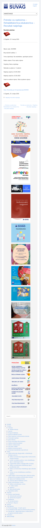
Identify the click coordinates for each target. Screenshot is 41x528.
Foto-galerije (10, 506)
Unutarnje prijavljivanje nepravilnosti (18, 450)
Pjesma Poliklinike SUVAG (15, 434)
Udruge (9, 504)
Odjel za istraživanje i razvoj (15, 482)
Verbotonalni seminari (16, 496)
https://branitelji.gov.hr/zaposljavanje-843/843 (16, 90)
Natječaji (8, 97)
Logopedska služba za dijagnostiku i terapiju (22, 463)
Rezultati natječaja (15, 97)
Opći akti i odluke (13, 446)
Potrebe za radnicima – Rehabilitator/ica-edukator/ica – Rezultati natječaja (19, 23)
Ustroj (8, 451)
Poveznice (9, 515)
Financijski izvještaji (13, 438)
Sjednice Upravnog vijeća (15, 448)
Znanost (9, 492)
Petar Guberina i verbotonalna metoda (18, 436)
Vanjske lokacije (14, 429)
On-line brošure (14, 501)
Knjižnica (12, 487)
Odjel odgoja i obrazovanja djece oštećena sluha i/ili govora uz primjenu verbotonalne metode (21, 476)
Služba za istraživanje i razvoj (17, 484)
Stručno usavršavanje (14, 494)
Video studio (14, 486)
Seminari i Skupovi (13, 503)
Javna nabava (11, 440)
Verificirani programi (15, 498)
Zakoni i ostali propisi (14, 445)
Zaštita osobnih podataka (15, 443)
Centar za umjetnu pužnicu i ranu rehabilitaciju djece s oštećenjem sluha (22, 461)
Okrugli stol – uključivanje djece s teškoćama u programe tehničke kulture (20, 512)
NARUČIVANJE (10, 516)
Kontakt (9, 424)
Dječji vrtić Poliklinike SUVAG (17, 479)
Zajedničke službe (13, 491)
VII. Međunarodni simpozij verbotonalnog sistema (21, 509)
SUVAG (13, 525)
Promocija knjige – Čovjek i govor (17, 508)
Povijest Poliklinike (13, 433)
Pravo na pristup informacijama (16, 441)
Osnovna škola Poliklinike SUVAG (18, 480)
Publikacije (11, 499)
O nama (9, 426)
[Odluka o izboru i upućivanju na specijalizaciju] (20, 34)
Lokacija (10, 428)
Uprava (10, 431)
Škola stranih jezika (15, 489)
